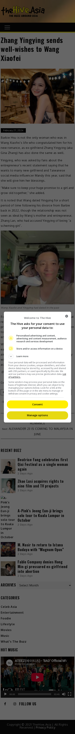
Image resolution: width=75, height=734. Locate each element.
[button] (37, 356)
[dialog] (37, 367)
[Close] (66, 316)
